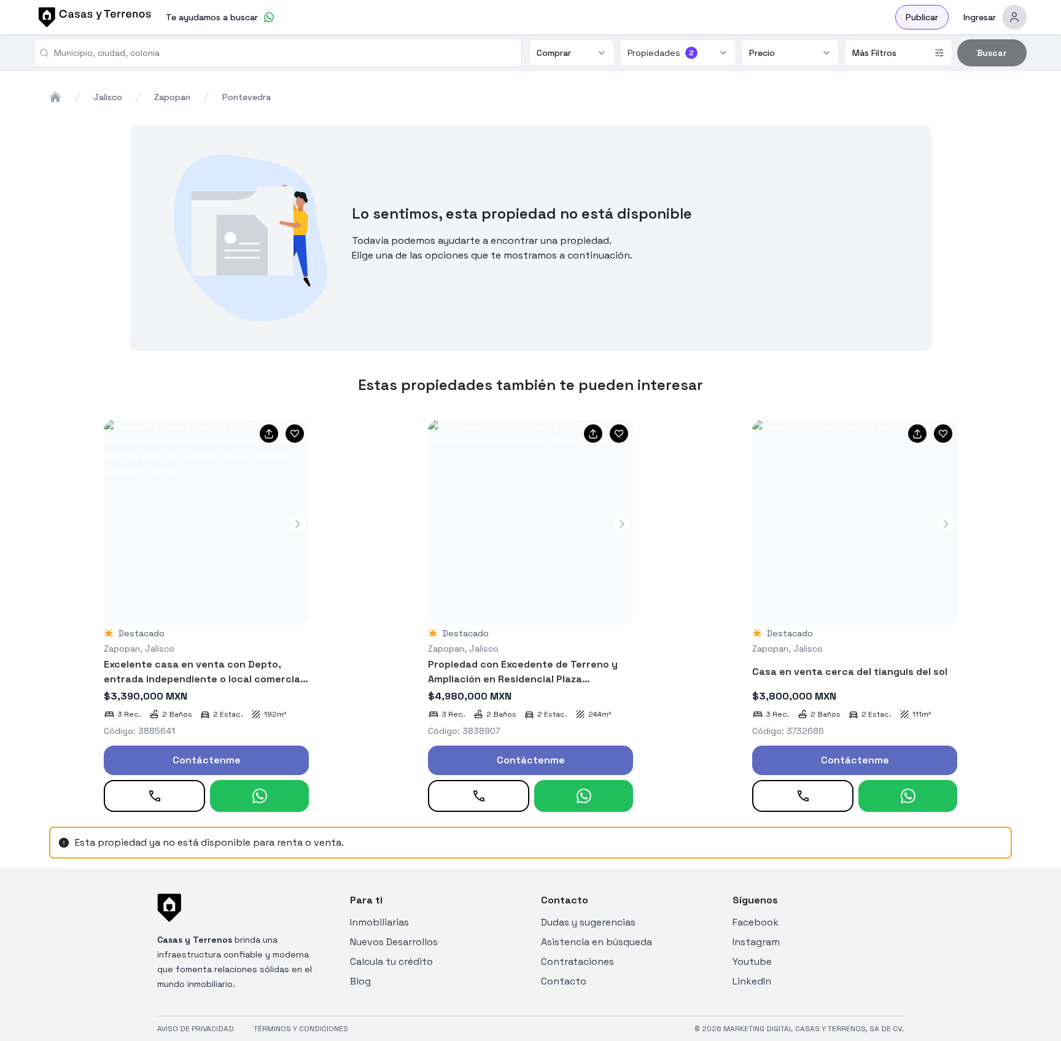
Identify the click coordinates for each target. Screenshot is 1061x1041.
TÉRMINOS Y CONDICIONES (301, 1029)
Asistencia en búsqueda (596, 941)
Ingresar (979, 17)
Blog (360, 981)
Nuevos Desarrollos (394, 941)
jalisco (107, 97)
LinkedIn (752, 981)
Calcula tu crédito (391, 961)
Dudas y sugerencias (588, 922)
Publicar (922, 17)
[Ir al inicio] (92, 17)
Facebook (756, 922)
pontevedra (246, 97)
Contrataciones (577, 961)
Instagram (756, 941)
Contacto (563, 981)
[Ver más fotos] (206, 522)
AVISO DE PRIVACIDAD (195, 1029)
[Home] (55, 97)
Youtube (752, 961)
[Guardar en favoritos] (295, 433)
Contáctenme (207, 760)
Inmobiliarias (379, 922)
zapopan (172, 97)
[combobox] (282, 52)
